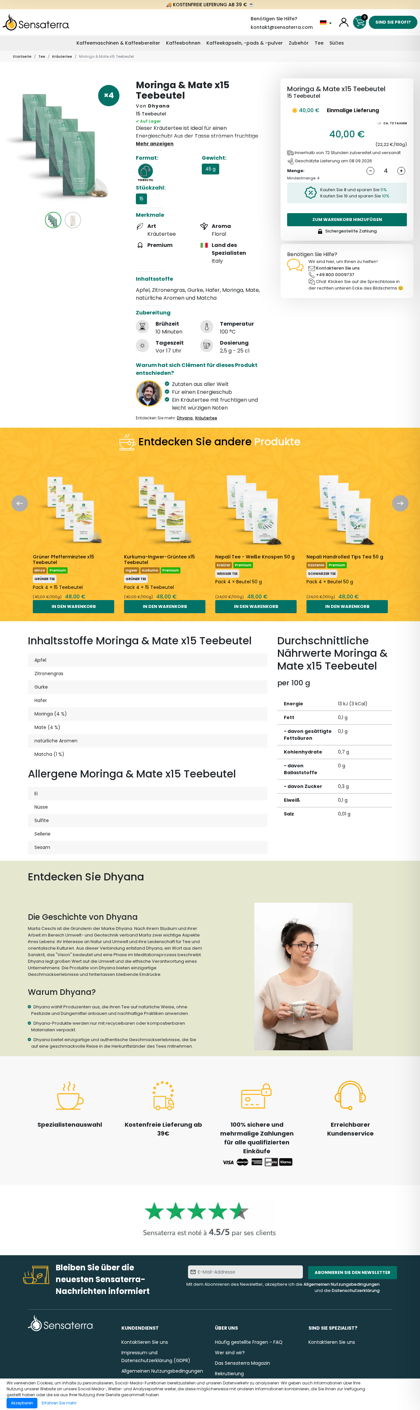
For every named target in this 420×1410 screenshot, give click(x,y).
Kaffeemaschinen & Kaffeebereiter (118, 43)
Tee (319, 43)
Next (400, 503)
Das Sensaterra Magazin (242, 1363)
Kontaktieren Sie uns (338, 268)
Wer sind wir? (230, 1352)
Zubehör (299, 43)
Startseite (22, 56)
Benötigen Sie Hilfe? (274, 18)
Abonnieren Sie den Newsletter (352, 1272)
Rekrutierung (229, 1373)
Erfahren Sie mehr (59, 1403)
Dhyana (159, 106)
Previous (19, 503)
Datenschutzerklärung (356, 1290)
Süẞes (336, 43)
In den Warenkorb (74, 606)
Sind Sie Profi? (393, 22)
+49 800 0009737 (335, 275)
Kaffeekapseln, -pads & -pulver (244, 43)
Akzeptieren (22, 1403)
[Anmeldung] (343, 22)
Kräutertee (62, 56)
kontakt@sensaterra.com (282, 27)
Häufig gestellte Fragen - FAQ (249, 1342)
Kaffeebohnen (183, 43)
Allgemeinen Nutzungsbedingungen (342, 1284)
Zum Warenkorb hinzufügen (347, 219)
